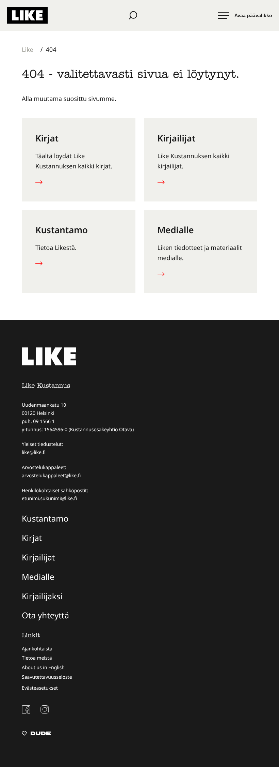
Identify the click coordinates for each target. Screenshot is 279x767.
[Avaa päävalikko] (245, 15)
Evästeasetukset (40, 688)
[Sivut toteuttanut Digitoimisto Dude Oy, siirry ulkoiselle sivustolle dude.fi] (36, 734)
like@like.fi (34, 452)
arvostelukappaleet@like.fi (51, 475)
